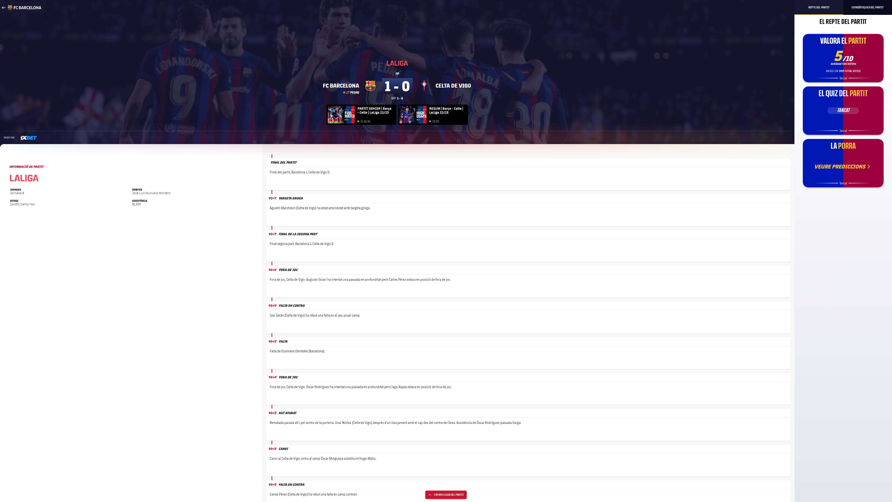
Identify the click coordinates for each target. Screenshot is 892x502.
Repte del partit (819, 7)
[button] (782, 183)
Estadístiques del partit (868, 7)
